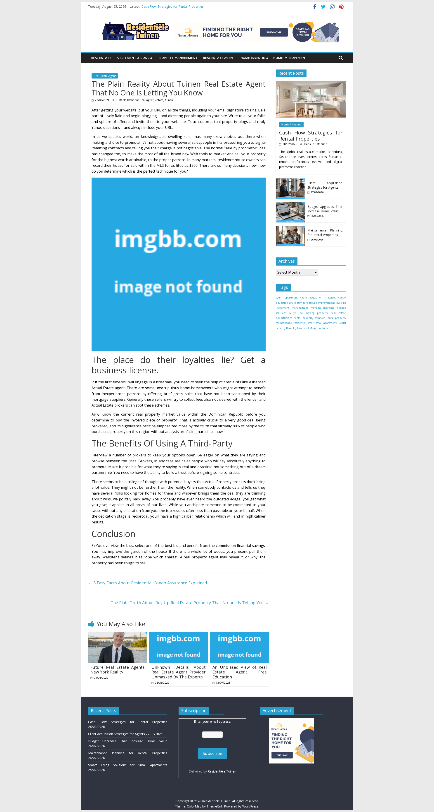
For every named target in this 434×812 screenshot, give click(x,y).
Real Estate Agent (219, 58)
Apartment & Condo (134, 58)
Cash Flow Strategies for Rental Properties (173, 6)
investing (341, 302)
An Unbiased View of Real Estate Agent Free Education (239, 672)
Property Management (178, 58)
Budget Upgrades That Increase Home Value (324, 208)
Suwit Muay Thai (312, 328)
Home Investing (254, 58)
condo (342, 297)
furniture (302, 302)
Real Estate (101, 58)
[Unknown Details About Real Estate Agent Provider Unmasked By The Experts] (178, 634)
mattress (316, 307)
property (322, 313)
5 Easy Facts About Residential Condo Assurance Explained (147, 582)
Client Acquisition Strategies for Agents (324, 185)
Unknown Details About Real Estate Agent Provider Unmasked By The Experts (178, 672)
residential (299, 322)
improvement (326, 302)
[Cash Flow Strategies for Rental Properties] (311, 83)
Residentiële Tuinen (222, 771)
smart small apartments (322, 322)
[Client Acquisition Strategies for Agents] (290, 181)
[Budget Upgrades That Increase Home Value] (290, 204)
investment (282, 307)
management (300, 307)
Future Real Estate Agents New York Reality (117, 669)
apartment (291, 297)
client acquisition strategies (317, 297)
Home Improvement (290, 58)
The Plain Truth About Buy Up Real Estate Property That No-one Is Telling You (190, 602)
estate (159, 100)
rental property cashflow (309, 317)
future (313, 302)
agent (149, 100)
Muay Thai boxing (301, 313)
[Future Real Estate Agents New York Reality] (117, 634)
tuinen (169, 100)
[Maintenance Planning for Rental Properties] (290, 228)
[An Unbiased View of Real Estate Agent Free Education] (239, 634)
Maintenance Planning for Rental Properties (324, 232)
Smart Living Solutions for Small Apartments (127, 765)
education (282, 302)
